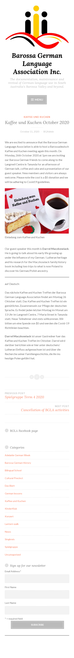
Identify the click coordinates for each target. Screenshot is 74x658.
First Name (10, 587)
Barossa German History (18, 462)
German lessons (13, 493)
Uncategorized (13, 554)
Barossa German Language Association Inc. (37, 63)
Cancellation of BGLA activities (45, 408)
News (8, 531)
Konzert (9, 516)
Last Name (10, 602)
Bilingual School (13, 470)
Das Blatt (10, 485)
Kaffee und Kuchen (37, 117)
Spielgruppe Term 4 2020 (24, 395)
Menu (39, 99)
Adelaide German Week (17, 455)
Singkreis (10, 539)
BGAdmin (49, 131)
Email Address (13, 571)
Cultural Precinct (14, 478)
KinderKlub (11, 508)
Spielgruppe (11, 546)
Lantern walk (12, 523)
